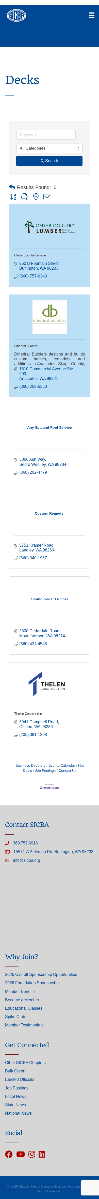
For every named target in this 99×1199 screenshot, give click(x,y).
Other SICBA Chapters (25, 1062)
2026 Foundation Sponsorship (32, 983)
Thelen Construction (28, 714)
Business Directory (30, 765)
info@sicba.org (26, 860)
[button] (12, 187)
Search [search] (51, 161)
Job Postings (45, 771)
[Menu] (91, 15)
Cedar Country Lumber (30, 255)
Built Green (15, 1071)
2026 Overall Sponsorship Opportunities (41, 974)
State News (15, 1105)
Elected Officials (19, 1079)
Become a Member (22, 1000)
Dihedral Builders (25, 346)
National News (18, 1113)
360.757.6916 (25, 843)
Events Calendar (61, 765)
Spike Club (15, 1016)
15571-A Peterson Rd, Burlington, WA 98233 (53, 852)
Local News (15, 1096)
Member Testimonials (24, 1025)
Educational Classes (23, 1008)
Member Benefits (20, 991)
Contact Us (67, 771)
